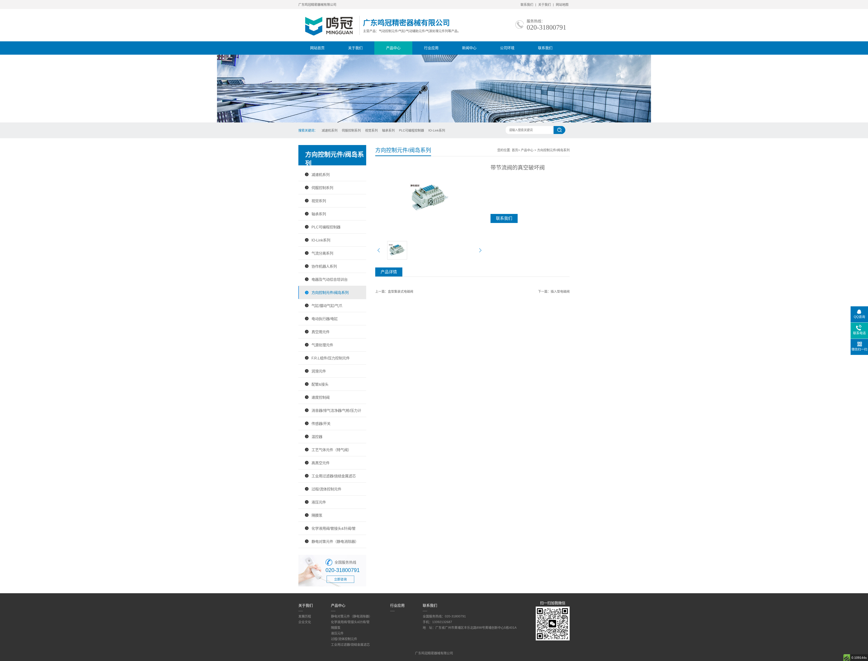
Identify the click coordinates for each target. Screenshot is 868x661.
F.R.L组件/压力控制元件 (330, 358)
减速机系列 (329, 130)
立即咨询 (340, 579)
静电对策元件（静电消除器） (335, 541)
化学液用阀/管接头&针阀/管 (333, 528)
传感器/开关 (320, 424)
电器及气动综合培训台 (329, 279)
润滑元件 (318, 371)
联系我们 (527, 4)
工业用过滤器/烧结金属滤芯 (333, 476)
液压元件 (318, 502)
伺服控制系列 (351, 130)
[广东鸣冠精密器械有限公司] (328, 36)
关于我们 (544, 4)
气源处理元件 (322, 345)
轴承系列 (388, 130)
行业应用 (431, 48)
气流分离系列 (322, 253)
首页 (515, 150)
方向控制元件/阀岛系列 (330, 293)
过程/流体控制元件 (326, 489)
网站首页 (317, 48)
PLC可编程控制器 (411, 130)
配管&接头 (319, 384)
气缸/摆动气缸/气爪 (326, 306)
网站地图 (562, 4)
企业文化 (304, 622)
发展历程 (304, 616)
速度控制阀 (320, 397)
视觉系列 (371, 130)
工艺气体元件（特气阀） (331, 450)
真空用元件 (320, 332)
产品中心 (393, 48)
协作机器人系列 (324, 266)
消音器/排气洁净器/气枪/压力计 (336, 410)
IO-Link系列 (436, 130)
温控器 (316, 437)
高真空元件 (320, 463)
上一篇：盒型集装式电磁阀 (394, 291)
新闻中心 (469, 48)
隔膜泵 (316, 515)
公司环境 (507, 48)
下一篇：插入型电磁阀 (554, 291)
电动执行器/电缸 (324, 319)
